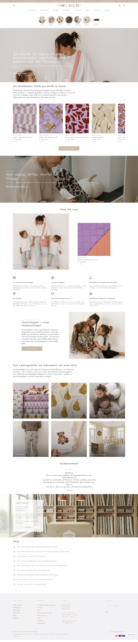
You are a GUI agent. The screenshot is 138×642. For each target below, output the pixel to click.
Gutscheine (16, 613)
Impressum (40, 620)
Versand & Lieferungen (44, 613)
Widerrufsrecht (42, 615)
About (15, 615)
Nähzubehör (17, 608)
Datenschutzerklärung (39, 634)
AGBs (39, 618)
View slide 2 (71, 78)
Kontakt (28, 527)
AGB (48, 634)
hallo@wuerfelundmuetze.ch (69, 621)
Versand (52, 634)
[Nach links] (119, 100)
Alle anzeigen (69, 148)
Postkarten (16, 610)
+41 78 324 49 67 (67, 623)
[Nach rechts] (123, 100)
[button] (14, 5)
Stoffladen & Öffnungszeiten (46, 605)
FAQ (38, 610)
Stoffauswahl (17, 605)
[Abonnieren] (124, 606)
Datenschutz (41, 623)
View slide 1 (66, 78)
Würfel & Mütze (21, 631)
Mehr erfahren (32, 348)
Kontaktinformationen (61, 634)
